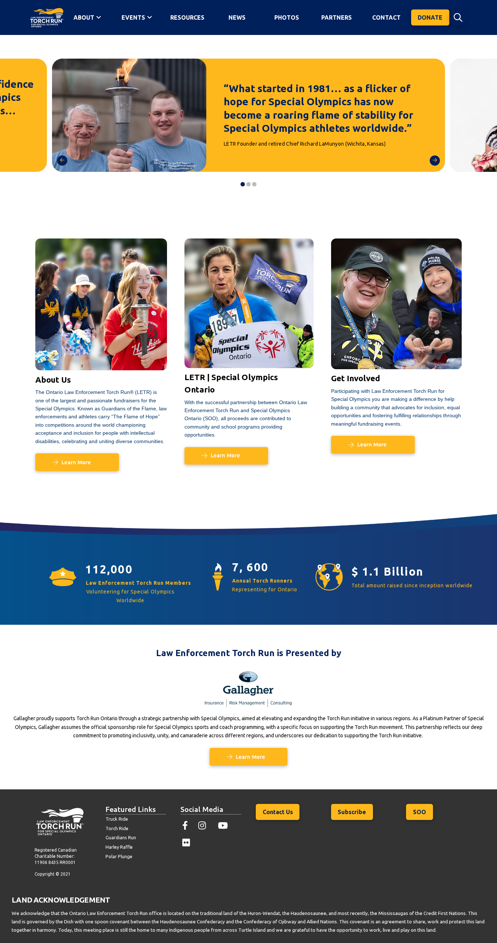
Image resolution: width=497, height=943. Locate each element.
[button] (458, 17)
